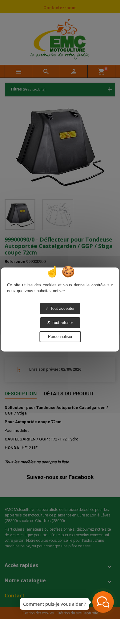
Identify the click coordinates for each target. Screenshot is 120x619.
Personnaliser (60, 336)
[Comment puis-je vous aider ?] (103, 602)
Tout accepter (61, 308)
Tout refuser (61, 322)
